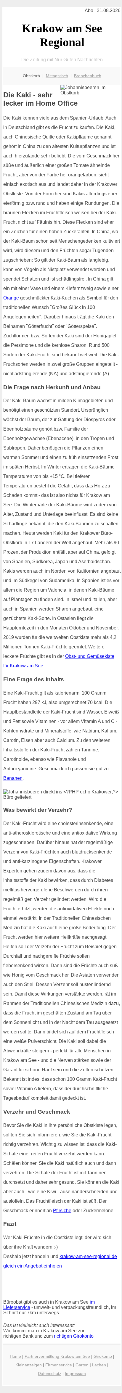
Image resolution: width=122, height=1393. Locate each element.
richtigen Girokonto (74, 1336)
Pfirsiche (62, 1210)
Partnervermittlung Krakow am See (57, 1356)
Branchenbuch (87, 75)
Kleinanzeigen (28, 1365)
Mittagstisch (57, 75)
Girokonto (103, 1356)
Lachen (99, 1365)
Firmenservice (58, 1365)
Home (15, 1356)
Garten (82, 1365)
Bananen (13, 778)
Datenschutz (49, 1373)
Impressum (75, 1373)
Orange (11, 297)
